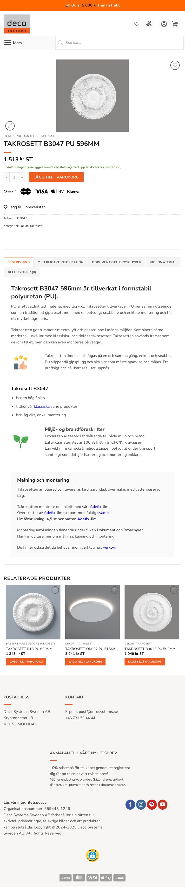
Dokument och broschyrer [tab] (116, 262)
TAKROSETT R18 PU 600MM (29, 649)
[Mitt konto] (164, 24)
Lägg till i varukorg (56, 177)
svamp (103, 512)
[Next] (178, 630)
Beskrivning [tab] (18, 262)
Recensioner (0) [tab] (22, 272)
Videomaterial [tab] (163, 262)
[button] (174, 24)
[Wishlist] (136, 24)
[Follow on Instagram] (141, 804)
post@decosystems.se (98, 711)
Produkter (25, 136)
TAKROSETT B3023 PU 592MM (150, 649)
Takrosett (49, 136)
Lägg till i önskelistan (26, 207)
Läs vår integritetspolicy (25, 802)
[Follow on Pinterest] (152, 804)
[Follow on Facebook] (130, 804)
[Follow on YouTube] (163, 804)
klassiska (42, 406)
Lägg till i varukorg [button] (26, 662)
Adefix (95, 506)
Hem (7, 136)
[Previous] (6, 630)
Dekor (24, 226)
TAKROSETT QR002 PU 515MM (91, 649)
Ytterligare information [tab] (61, 262)
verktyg (109, 547)
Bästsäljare (15, 643)
